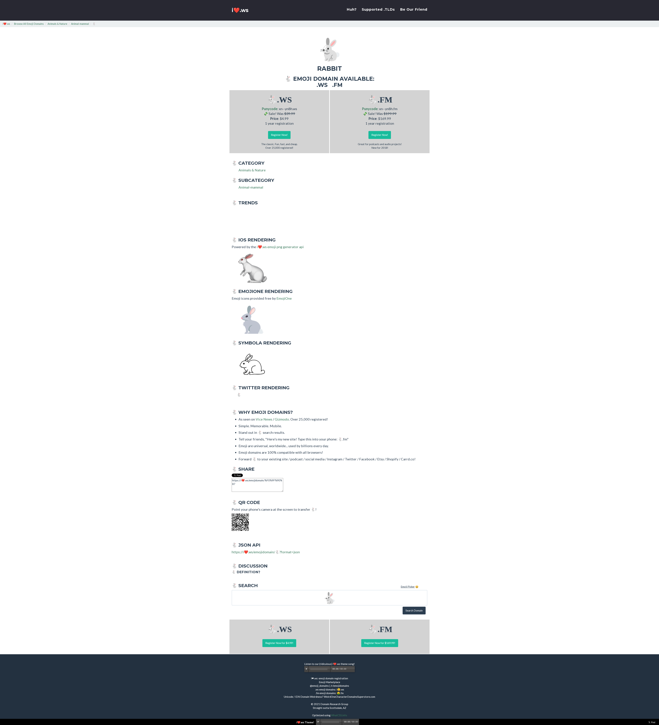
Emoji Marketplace (329, 682)
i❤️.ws (240, 10)
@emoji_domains (319, 685)
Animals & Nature (57, 23)
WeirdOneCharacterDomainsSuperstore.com (349, 696)
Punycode (269, 109)
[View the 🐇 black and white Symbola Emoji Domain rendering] (250, 364)
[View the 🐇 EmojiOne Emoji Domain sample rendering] (250, 319)
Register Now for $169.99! (379, 642)
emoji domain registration (333, 678)
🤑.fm (340, 693)
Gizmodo (282, 419)
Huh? (352, 9)
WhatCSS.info (339, 715)
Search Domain (414, 610)
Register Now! (279, 134)
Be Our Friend (413, 9)
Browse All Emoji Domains (29, 23)
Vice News (264, 419)
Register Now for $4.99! (279, 642)
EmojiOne (284, 298)
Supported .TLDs (378, 9)
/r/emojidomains (340, 685)
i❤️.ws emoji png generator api (280, 247)
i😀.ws (340, 689)
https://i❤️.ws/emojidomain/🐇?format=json (266, 552)
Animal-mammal (80, 23)
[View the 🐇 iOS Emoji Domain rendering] (250, 267)
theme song (347, 663)
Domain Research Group (334, 704)
